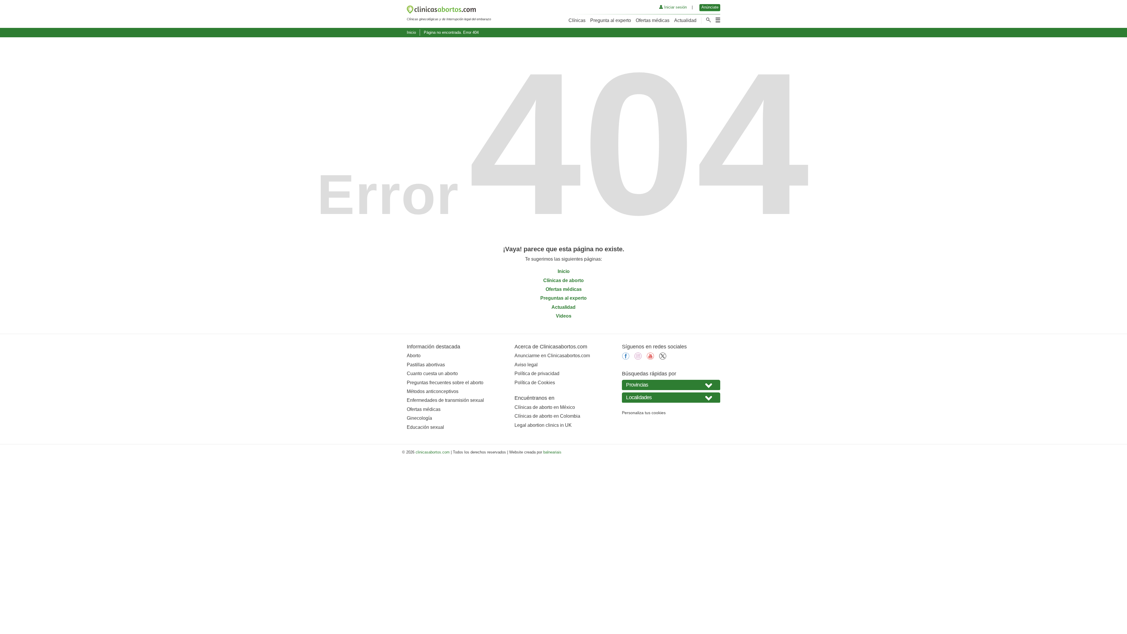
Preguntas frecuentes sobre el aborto (445, 382)
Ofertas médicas (652, 20)
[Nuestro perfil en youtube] (650, 357)
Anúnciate (709, 7)
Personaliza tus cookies (644, 412)
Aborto (414, 355)
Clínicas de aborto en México (544, 407)
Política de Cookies (534, 382)
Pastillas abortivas (426, 364)
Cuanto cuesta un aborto (432, 373)
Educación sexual (425, 427)
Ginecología (419, 418)
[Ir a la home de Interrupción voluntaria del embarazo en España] (449, 10)
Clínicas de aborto (563, 280)
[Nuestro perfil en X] (663, 357)
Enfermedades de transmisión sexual (445, 400)
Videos (563, 315)
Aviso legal (526, 364)
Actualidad (685, 20)
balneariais (552, 452)
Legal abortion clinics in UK (543, 425)
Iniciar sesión (675, 7)
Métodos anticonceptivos (432, 391)
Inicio (411, 32)
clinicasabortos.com (433, 452)
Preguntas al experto (563, 298)
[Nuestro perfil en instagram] (638, 357)
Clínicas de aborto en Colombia (547, 416)
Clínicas (577, 20)
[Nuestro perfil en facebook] (626, 357)
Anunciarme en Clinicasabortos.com (552, 355)
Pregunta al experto (610, 20)
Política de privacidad (536, 373)
